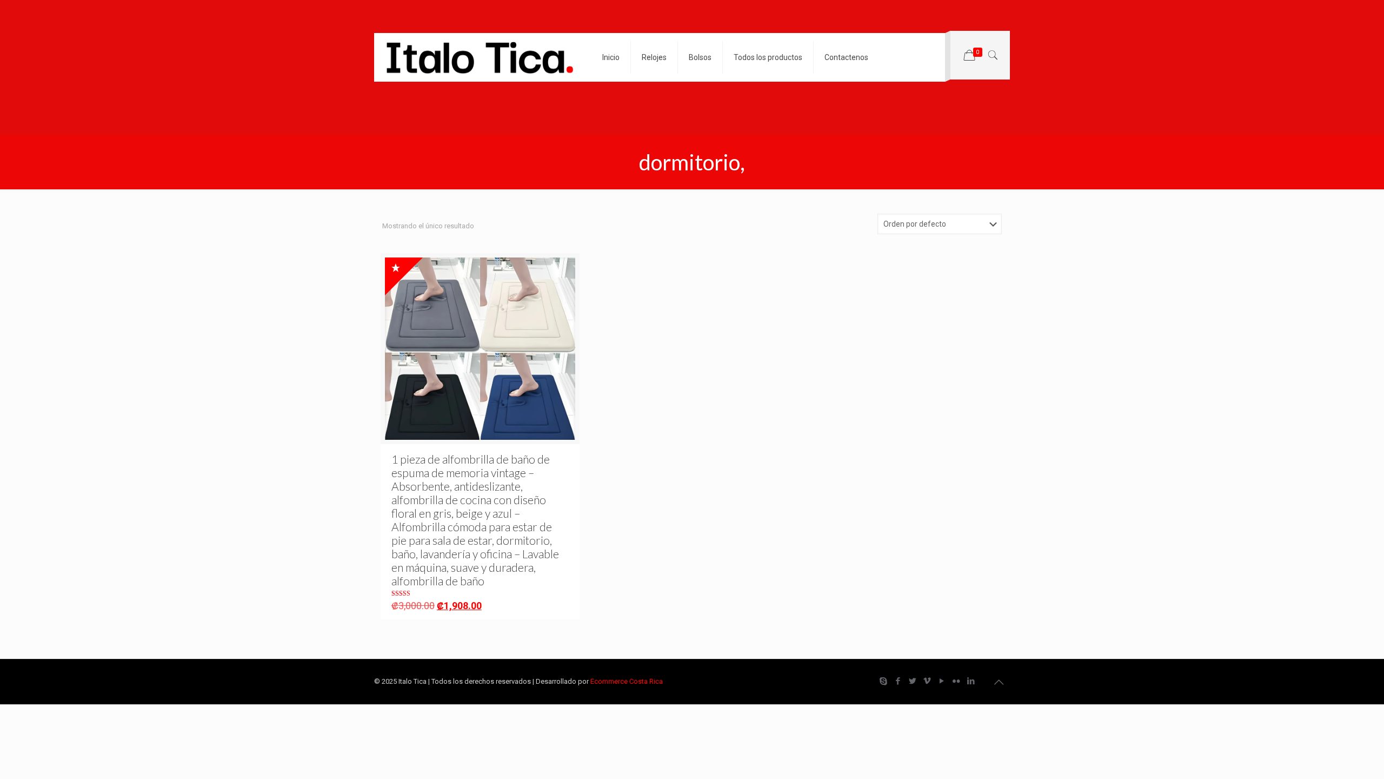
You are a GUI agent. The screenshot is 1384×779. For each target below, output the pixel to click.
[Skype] (883, 681)
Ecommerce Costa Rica (626, 681)
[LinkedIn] (970, 681)
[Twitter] (912, 681)
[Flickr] (956, 681)
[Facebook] (897, 681)
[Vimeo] (927, 681)
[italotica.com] (480, 57)
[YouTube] (941, 681)
